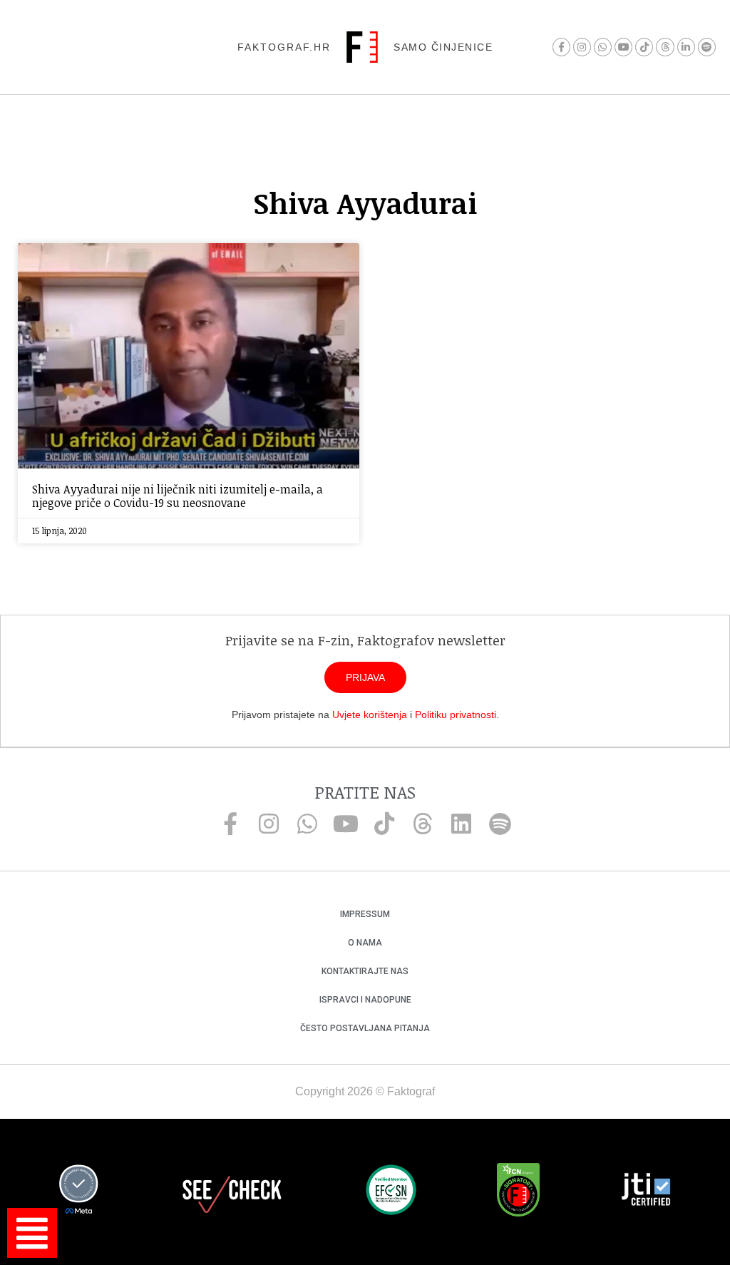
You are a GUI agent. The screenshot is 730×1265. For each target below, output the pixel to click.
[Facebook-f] (561, 47)
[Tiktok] (644, 47)
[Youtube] (623, 47)
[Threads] (665, 47)
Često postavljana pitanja (365, 1028)
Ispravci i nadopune (365, 1000)
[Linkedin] (461, 823)
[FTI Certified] (646, 1192)
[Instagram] (582, 47)
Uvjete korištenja (369, 714)
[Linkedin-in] (686, 47)
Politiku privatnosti (455, 714)
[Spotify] (707, 47)
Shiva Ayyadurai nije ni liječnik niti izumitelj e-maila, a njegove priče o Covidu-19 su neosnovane (177, 496)
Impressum (365, 914)
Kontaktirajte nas (365, 971)
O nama (365, 943)
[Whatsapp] (603, 47)
